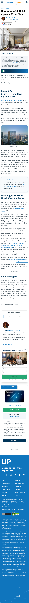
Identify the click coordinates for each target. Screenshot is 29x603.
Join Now (14, 377)
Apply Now (15, 409)
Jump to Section (6, 53)
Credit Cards (6, 483)
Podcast (17, 489)
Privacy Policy (6, 499)
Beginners (5, 492)
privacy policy (8, 380)
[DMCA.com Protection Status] (6, 514)
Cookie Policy (5, 503)
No (20, 316)
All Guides (14, 499)
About (4, 495)
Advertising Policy (14, 62)
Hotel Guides (6, 489)
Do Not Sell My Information (9, 507)
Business (5, 486)
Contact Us (18, 495)
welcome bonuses (22, 262)
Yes (9, 316)
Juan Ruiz (15, 19)
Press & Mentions (16, 503)
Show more (13, 440)
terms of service (16, 380)
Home (2, 8)
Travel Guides (19, 483)
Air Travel (18, 486)
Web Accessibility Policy (16, 501)
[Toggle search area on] (27, 2)
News (7, 8)
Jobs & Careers (20, 492)
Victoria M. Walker (11, 17)
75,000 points (14, 417)
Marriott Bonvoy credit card (18, 260)
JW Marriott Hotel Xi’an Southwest (12, 100)
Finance (17, 480)
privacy (10, 379)
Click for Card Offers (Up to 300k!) (12, 71)
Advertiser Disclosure (14, 4)
